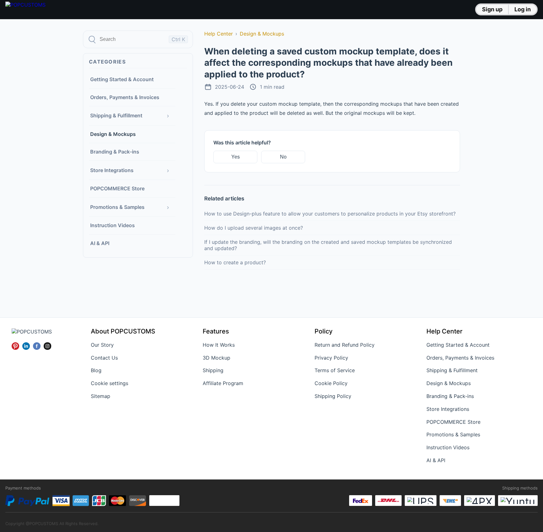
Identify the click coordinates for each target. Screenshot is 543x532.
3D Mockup (216, 358)
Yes (235, 157)
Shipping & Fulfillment (116, 115)
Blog (96, 370)
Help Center (218, 34)
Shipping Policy (333, 396)
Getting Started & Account (122, 79)
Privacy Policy (331, 358)
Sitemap (100, 396)
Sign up (492, 9)
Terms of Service (335, 370)
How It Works (219, 345)
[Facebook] (37, 346)
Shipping (213, 370)
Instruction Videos (112, 225)
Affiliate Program (223, 383)
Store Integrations (112, 170)
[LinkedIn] (26, 346)
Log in (522, 9)
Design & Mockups (113, 134)
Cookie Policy (331, 383)
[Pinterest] (15, 346)
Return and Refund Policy (345, 345)
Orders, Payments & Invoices (124, 97)
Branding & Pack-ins (114, 151)
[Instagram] (47, 346)
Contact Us (104, 358)
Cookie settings (109, 383)
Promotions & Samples (117, 207)
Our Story (102, 345)
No (283, 157)
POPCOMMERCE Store (117, 188)
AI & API (99, 243)
